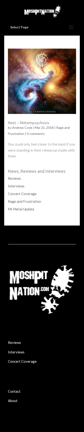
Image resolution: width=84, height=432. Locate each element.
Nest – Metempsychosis (28, 123)
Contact (14, 391)
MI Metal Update (21, 209)
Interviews (16, 186)
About (13, 401)
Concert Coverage (22, 194)
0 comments (36, 134)
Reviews (14, 178)
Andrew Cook (22, 128)
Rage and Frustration (24, 201)
